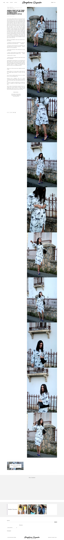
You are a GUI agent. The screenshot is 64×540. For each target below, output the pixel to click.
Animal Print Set (10, 7)
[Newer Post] (12, 472)
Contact (11, 2)
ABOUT (7, 2)
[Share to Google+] (15, 112)
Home (4, 2)
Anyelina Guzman (13, 537)
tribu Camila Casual (11, 8)
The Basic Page (54, 537)
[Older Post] (52, 472)
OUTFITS (15, 2)
